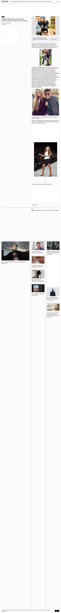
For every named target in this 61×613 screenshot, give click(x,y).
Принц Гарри (48, 1)
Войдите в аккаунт (36, 210)
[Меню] (58, 1)
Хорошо (57, 610)
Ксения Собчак (26, 1)
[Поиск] (56, 1)
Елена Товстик (41, 1)
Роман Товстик (33, 1)
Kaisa (36, 205)
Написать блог (54, 39)
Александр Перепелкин (16, 1)
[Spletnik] (5, 1)
